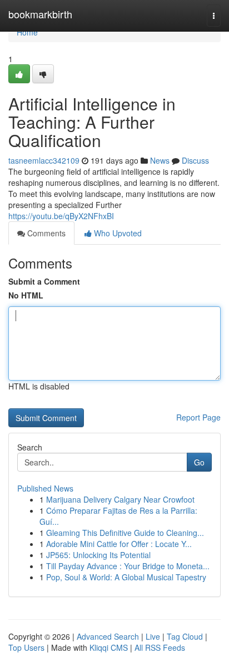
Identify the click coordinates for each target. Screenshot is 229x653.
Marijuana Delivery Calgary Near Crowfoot (120, 499)
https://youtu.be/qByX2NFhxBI (61, 215)
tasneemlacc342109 (43, 160)
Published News (45, 488)
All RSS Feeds (160, 647)
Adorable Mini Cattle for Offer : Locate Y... (119, 543)
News (160, 160)
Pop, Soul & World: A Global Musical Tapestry (126, 577)
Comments (45, 233)
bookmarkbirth (40, 14)
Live (153, 636)
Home (27, 32)
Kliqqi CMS (108, 647)
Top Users (26, 647)
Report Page (198, 417)
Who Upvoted (117, 233)
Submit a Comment (44, 281)
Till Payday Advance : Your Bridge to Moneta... (128, 565)
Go (199, 462)
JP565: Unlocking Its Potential (98, 554)
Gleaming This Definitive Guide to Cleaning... (125, 532)
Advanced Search (108, 636)
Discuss (195, 160)
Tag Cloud (185, 636)
